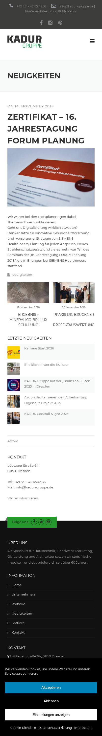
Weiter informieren (22, 498)
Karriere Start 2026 (39, 348)
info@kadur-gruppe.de (76, 6)
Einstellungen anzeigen (51, 715)
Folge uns (20, 522)
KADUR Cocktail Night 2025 (46, 414)
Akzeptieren (51, 687)
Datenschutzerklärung (55, 728)
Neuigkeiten (22, 274)
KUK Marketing (65, 11)
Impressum (83, 728)
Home (17, 585)
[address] (8, 656)
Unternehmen (23, 594)
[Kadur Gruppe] (24, 41)
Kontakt (18, 632)
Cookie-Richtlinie (23, 728)
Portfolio (18, 604)
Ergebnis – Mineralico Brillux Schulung (28, 319)
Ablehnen (51, 701)
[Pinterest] (60, 23)
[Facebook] (41, 23)
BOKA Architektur (38, 11)
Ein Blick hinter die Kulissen (47, 365)
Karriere (18, 623)
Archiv (12, 441)
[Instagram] (50, 23)
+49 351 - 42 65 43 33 (32, 6)
